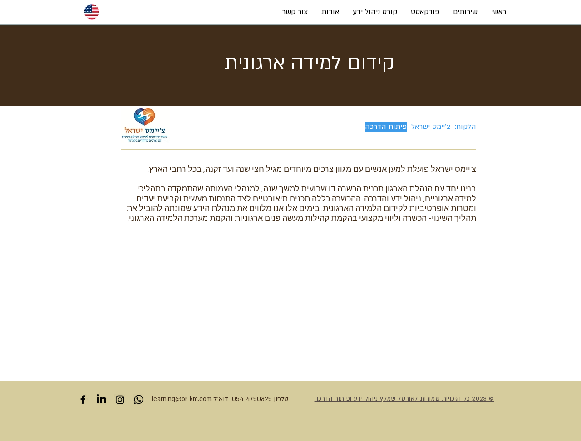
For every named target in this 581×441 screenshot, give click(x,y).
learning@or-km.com (182, 399)
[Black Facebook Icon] (83, 399)
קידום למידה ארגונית (309, 63)
